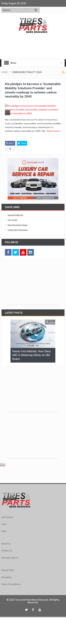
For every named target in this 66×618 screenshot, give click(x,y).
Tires (3, 524)
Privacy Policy (7, 570)
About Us (6, 543)
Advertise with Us (9, 557)
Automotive (7, 517)
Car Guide (12, 220)
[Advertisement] (33, 284)
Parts (3, 531)
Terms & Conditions (10, 584)
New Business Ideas (17, 225)
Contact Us (6, 550)
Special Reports (15, 215)
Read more (53, 130)
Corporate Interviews (18, 230)
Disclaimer (6, 577)
